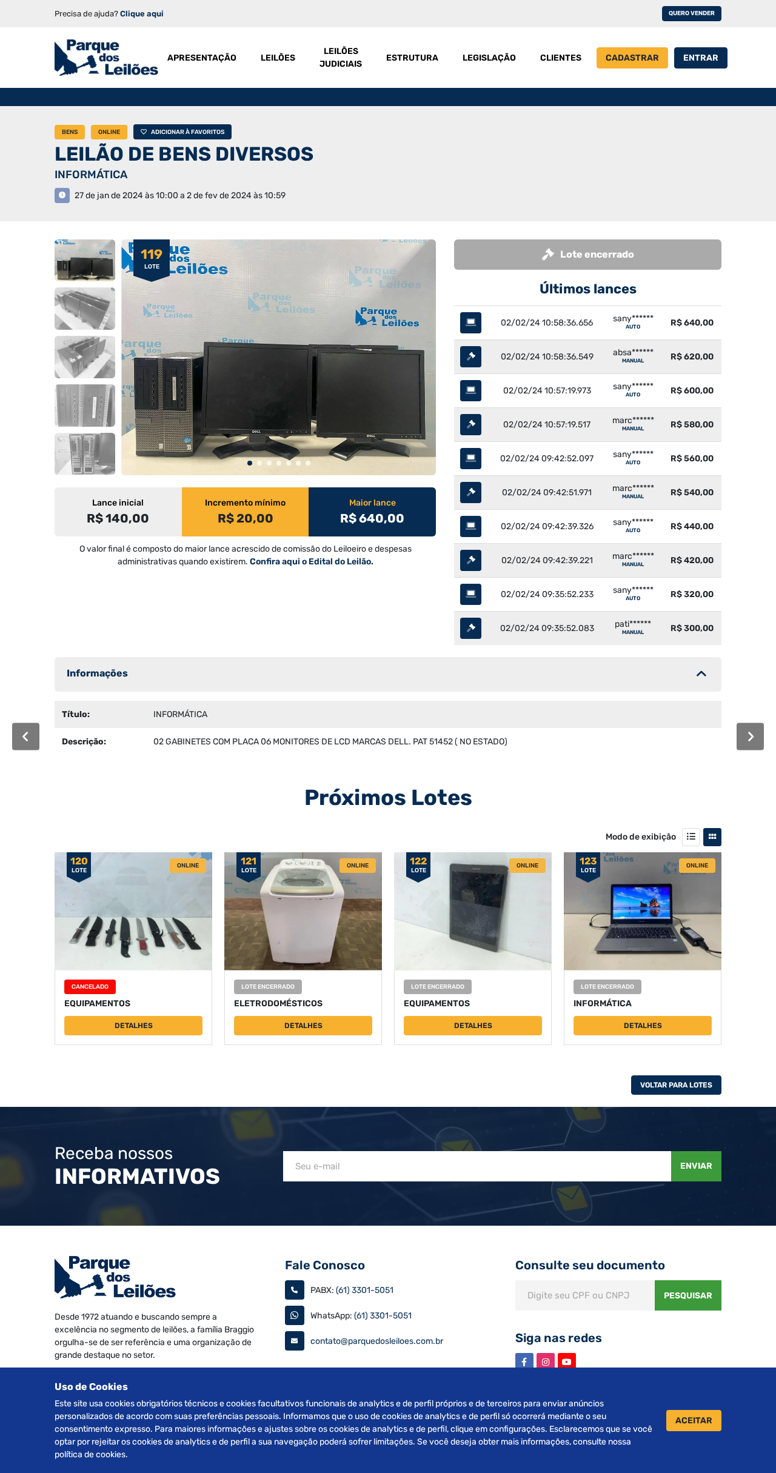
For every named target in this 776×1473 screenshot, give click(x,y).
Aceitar (693, 1420)
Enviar (696, 1166)
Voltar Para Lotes (676, 1085)
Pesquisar (688, 1296)
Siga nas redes (558, 1338)
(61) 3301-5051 (364, 1290)
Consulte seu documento (590, 1265)
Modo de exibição (641, 837)
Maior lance (372, 503)
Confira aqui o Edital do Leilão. (311, 561)
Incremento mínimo (245, 503)
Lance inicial (118, 503)
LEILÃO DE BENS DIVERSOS (184, 153)
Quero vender (692, 13)
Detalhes (134, 1025)
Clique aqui (142, 13)
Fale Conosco (325, 1265)
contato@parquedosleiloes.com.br (376, 1341)
